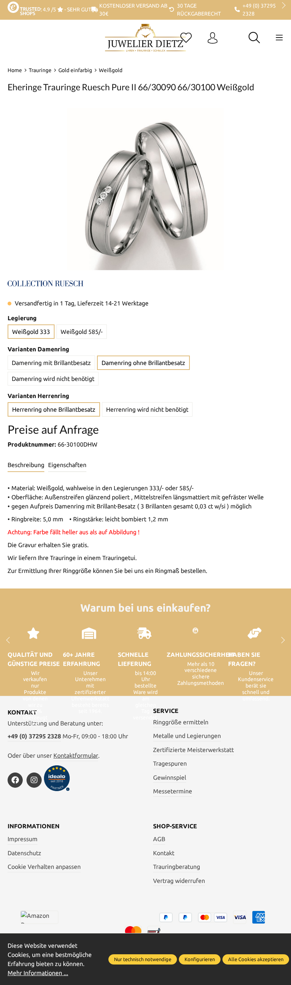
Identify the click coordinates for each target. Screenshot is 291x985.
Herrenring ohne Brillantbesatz (53, 409)
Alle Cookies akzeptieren (255, 959)
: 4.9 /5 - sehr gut (66, 9)
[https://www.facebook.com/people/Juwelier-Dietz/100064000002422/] (15, 780)
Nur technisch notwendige (142, 959)
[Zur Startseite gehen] (145, 43)
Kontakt (163, 853)
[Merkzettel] (186, 38)
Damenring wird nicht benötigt (53, 378)
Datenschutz (24, 853)
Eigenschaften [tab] (67, 464)
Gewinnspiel (169, 777)
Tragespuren (170, 763)
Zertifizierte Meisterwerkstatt (193, 749)
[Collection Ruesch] (45, 282)
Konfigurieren (200, 959)
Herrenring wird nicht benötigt (147, 409)
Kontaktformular (75, 755)
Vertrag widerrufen (179, 880)
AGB (159, 839)
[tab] (26, 465)
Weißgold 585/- (82, 331)
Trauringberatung (176, 866)
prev (11, 5)
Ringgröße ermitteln (180, 722)
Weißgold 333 (31, 331)
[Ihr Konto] (212, 38)
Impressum (23, 839)
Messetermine (172, 791)
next (281, 5)
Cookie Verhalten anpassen (44, 866)
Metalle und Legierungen (187, 735)
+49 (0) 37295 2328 (34, 736)
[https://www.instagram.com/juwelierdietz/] (34, 780)
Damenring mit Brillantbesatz (51, 362)
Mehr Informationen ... (38, 972)
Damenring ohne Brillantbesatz (143, 362)
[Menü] (279, 37)
